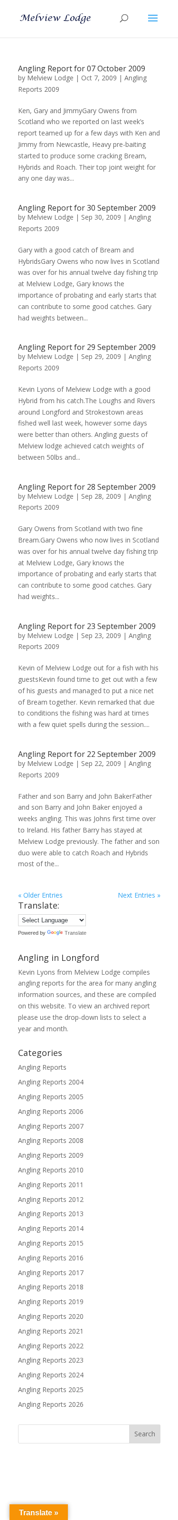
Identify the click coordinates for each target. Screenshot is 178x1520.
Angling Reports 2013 (51, 1213)
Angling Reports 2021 (51, 1331)
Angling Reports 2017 (51, 1272)
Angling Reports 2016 (51, 1257)
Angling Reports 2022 (51, 1345)
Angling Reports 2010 (51, 1169)
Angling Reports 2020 (51, 1316)
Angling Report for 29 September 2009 (87, 347)
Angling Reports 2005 (51, 1096)
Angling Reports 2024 (51, 1374)
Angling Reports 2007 (51, 1126)
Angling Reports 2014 (51, 1228)
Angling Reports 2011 (51, 1184)
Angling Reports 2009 (51, 1155)
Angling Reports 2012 (51, 1199)
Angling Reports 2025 (51, 1389)
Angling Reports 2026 (51, 1404)
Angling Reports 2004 (51, 1081)
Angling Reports (42, 1067)
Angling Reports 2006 (51, 1111)
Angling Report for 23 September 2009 (87, 626)
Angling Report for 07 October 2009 (81, 68)
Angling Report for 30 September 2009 (87, 208)
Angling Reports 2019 (51, 1301)
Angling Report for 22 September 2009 (87, 754)
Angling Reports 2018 (51, 1286)
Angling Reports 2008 (51, 1140)
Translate (75, 933)
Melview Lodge (50, 77)
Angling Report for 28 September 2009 (87, 487)
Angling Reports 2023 (51, 1360)
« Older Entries (40, 895)
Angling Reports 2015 (51, 1243)
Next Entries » (139, 895)
